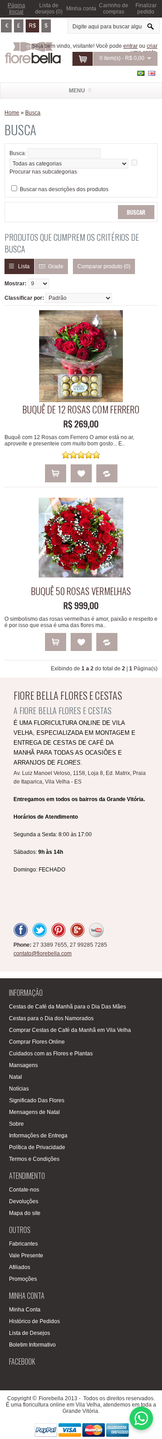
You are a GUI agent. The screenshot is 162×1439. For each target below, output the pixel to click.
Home (11, 113)
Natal (15, 1077)
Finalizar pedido (146, 8)
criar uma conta (144, 49)
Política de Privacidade (37, 1147)
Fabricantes (23, 1244)
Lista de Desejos (29, 1333)
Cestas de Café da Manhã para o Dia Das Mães (67, 1007)
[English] (151, 73)
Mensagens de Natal (34, 1112)
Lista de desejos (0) (49, 8)
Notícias (19, 1089)
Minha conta (81, 8)
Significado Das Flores (36, 1100)
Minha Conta (24, 1309)
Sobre (16, 1124)
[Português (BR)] (140, 73)
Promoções (23, 1279)
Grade (55, 266)
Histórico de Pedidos (34, 1321)
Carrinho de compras (113, 8)
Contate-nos (24, 1190)
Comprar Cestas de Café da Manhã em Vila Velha (70, 1030)
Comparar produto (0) (103, 266)
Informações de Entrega (38, 1135)
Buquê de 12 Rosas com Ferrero (81, 409)
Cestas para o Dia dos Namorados (51, 1018)
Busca (32, 113)
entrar (130, 46)
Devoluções (23, 1201)
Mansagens (23, 1065)
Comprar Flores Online (37, 1042)
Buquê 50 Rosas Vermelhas (81, 591)
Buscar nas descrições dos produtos (64, 189)
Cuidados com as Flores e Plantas (51, 1053)
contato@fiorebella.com (43, 953)
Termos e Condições (34, 1159)
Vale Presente (26, 1255)
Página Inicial (16, 8)
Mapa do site (24, 1213)
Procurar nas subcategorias (43, 172)
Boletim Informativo (32, 1345)
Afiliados (19, 1267)
